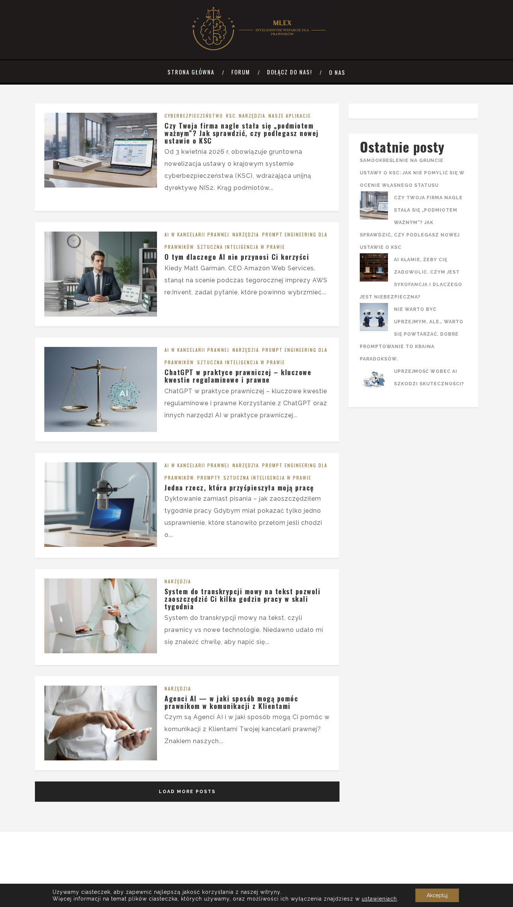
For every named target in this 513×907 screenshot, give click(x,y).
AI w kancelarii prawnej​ (196, 234)
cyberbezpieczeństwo (193, 115)
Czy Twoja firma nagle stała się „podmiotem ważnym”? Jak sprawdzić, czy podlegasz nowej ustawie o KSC (241, 133)
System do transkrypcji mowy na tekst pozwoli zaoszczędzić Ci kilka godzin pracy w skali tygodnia (242, 598)
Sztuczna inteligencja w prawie (241, 247)
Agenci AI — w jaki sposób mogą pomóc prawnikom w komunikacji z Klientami (231, 702)
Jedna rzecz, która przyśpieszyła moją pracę (239, 487)
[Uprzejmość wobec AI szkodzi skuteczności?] (374, 381)
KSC (231, 115)
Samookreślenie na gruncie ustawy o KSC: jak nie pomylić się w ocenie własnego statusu (412, 173)
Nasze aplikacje (290, 115)
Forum (240, 72)
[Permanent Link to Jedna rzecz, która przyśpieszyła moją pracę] (100, 544)
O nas (337, 72)
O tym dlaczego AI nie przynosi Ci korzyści (236, 257)
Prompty (208, 477)
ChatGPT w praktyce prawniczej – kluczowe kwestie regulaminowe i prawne (237, 376)
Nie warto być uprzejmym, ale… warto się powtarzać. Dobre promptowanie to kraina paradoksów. (411, 334)
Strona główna (190, 72)
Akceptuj (437, 895)
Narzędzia (252, 115)
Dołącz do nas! (289, 72)
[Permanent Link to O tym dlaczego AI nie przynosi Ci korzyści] (100, 314)
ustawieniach (379, 899)
